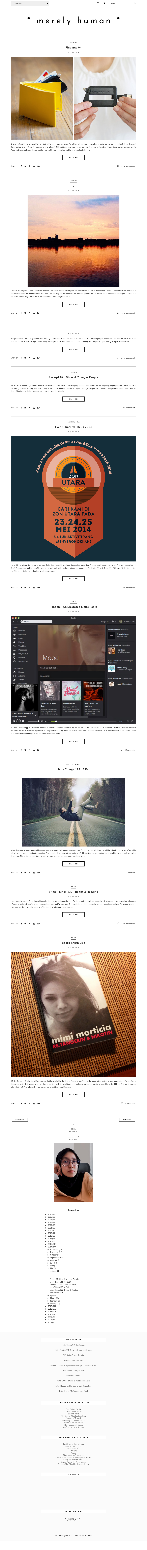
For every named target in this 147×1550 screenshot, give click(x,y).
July (52, 1263)
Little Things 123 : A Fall (73, 769)
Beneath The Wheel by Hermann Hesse (73, 1464)
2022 (50, 1225)
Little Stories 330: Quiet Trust (73, 1370)
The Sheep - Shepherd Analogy (73, 1416)
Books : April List (73, 942)
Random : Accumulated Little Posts (73, 607)
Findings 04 (74, 47)
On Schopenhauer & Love (73, 1427)
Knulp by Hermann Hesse (73, 1459)
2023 (50, 1222)
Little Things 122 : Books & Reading (73, 892)
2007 (50, 1322)
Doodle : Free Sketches (73, 1360)
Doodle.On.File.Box (74, 1375)
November (54, 1252)
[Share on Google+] (38, 166)
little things (73, 764)
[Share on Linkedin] (33, 166)
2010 (50, 1314)
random (73, 181)
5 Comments (130, 750)
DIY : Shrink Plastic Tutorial (73, 1355)
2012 (50, 1309)
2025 (50, 1217)
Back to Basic (73, 1414)
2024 (50, 1219)
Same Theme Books (73, 1411)
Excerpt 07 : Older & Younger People (73, 377)
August (53, 1260)
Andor (73, 1453)
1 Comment (130, 872)
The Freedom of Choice (73, 1425)
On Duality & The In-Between (74, 1420)
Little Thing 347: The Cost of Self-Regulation (73, 1386)
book (73, 887)
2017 (50, 1238)
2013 (50, 1306)
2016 (50, 1241)
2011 (50, 1311)
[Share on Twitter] (25, 166)
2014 (50, 1247)
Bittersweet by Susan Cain (73, 1455)
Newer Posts (20, 1120)
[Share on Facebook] (21, 166)
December (54, 1249)
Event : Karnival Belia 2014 (73, 427)
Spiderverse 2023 (73, 1448)
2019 (50, 1233)
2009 (50, 1317)
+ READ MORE (73, 158)
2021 (50, 1228)
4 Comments (130, 1103)
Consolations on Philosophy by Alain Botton (73, 1457)
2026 (50, 1214)
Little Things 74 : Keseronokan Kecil (73, 1391)
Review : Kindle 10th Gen (73, 1422)
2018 (50, 1236)
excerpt (73, 372)
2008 (50, 1319)
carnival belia (73, 422)
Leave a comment (128, 166)
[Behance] (104, 3)
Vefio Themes (87, 1535)
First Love (73, 1451)
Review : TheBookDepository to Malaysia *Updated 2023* (74, 1365)
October (53, 1255)
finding (73, 42)
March (53, 1298)
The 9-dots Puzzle (73, 1409)
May (52, 1268)
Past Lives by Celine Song (73, 1444)
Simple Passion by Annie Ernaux (73, 1462)
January (53, 1303)
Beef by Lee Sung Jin (73, 1446)
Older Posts (127, 1120)
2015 (50, 1244)
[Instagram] (98, 3)
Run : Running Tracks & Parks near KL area (73, 1381)
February (54, 1301)
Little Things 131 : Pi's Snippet (73, 1345)
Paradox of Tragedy (74, 1418)
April (52, 1295)
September (54, 1257)
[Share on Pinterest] (29, 166)
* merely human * (74, 21)
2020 (50, 1230)
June (52, 1266)
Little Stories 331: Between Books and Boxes (74, 1350)
